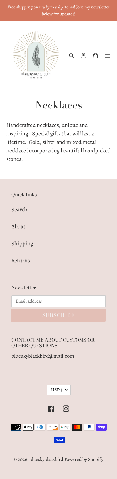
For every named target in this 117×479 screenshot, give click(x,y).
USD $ (56, 390)
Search (19, 209)
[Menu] (107, 55)
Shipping (22, 243)
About (18, 226)
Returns (20, 260)
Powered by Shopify (83, 459)
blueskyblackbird (46, 459)
